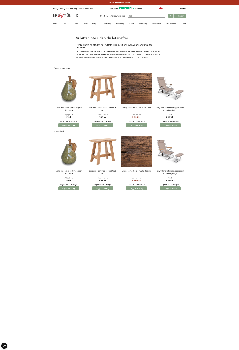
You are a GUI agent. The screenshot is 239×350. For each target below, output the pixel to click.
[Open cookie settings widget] (4, 346)
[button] (177, 16)
